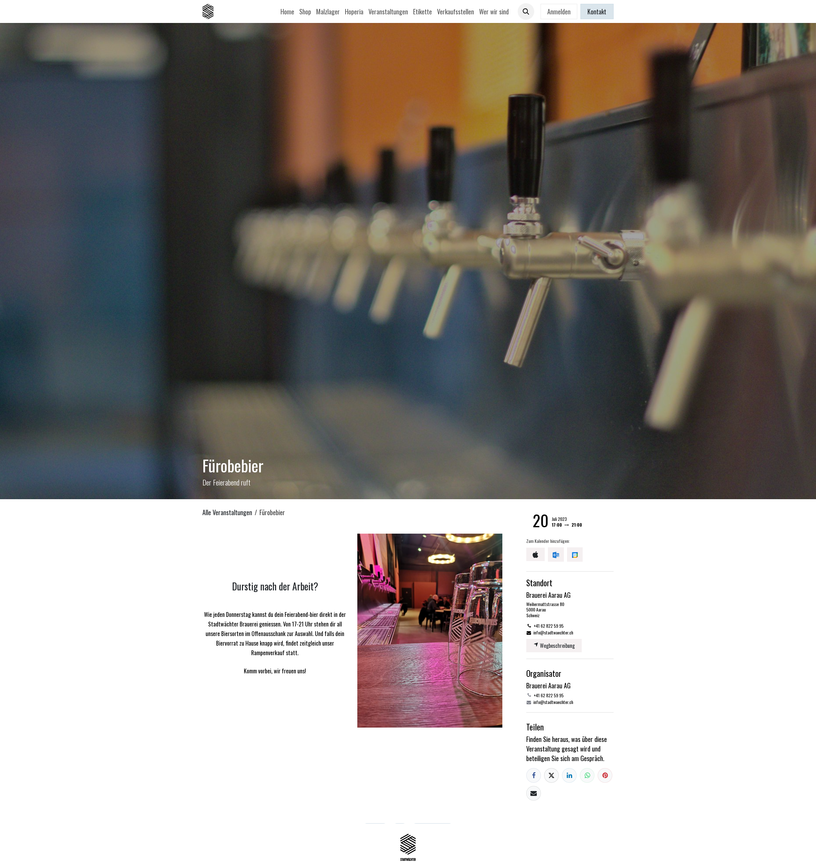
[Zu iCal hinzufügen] (535, 554)
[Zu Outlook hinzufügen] (556, 554)
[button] (526, 11)
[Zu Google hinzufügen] (575, 554)
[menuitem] (287, 11)
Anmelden (559, 11)
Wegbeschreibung (557, 645)
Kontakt (596, 11)
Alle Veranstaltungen (227, 512)
